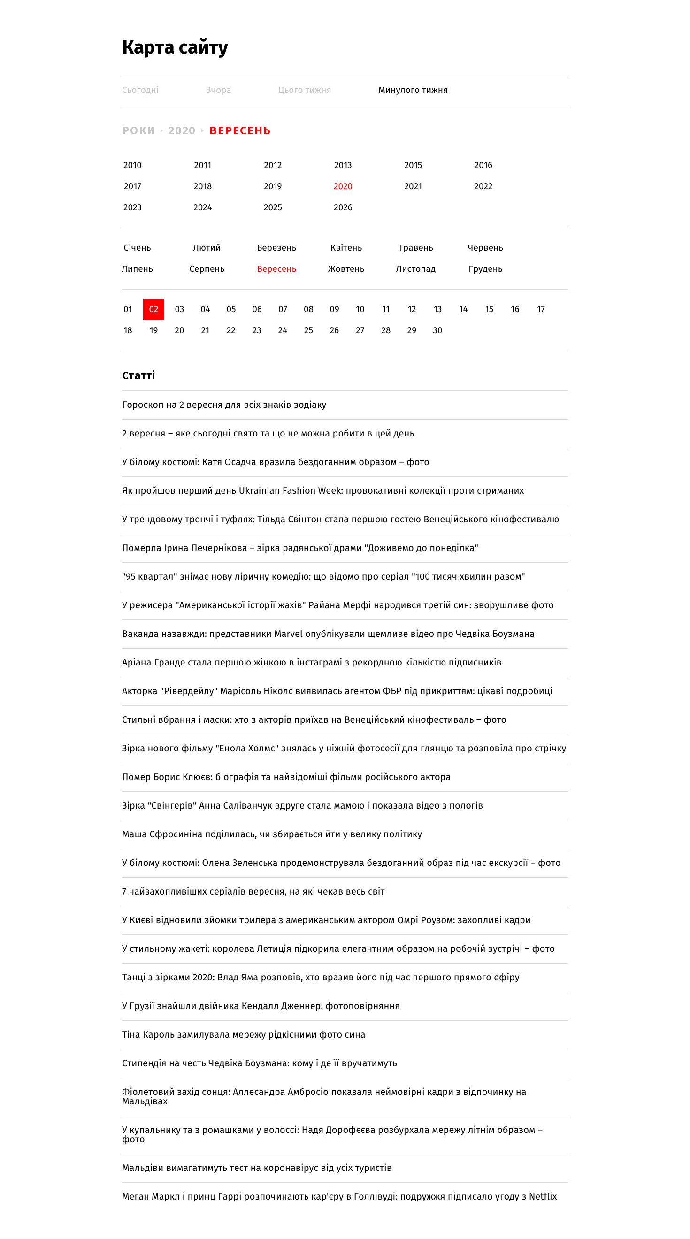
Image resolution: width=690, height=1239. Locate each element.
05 (231, 309)
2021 (413, 186)
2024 (202, 207)
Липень (137, 269)
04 (205, 309)
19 (153, 330)
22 (231, 330)
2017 (132, 186)
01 (127, 309)
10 (360, 309)
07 (282, 309)
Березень (276, 248)
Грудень (485, 269)
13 (438, 309)
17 (541, 309)
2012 (273, 165)
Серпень (206, 269)
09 (334, 309)
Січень (137, 248)
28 (386, 330)
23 (257, 330)
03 (179, 309)
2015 (413, 165)
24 (283, 330)
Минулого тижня (413, 90)
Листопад (416, 269)
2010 (132, 165)
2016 (483, 165)
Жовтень (346, 269)
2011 (202, 165)
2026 (343, 207)
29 (411, 330)
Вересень (240, 130)
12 (412, 309)
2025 (273, 207)
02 (153, 309)
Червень (485, 248)
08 (309, 309)
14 (463, 309)
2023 (132, 207)
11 (386, 309)
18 (127, 330)
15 (489, 309)
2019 (273, 186)
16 (515, 309)
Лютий (206, 248)
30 (437, 330)
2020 (183, 130)
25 (308, 330)
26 (334, 330)
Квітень (346, 248)
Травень (416, 248)
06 (257, 309)
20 (179, 330)
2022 (484, 186)
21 (205, 330)
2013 (343, 165)
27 (360, 330)
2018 (203, 186)
